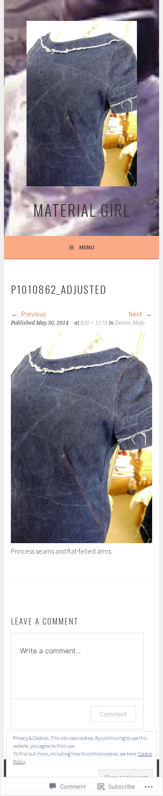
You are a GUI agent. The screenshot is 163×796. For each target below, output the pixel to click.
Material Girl (81, 209)
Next (136, 313)
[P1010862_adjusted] (81, 540)
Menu (86, 247)
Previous (33, 313)
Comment (113, 714)
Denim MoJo (130, 323)
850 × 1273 (93, 323)
